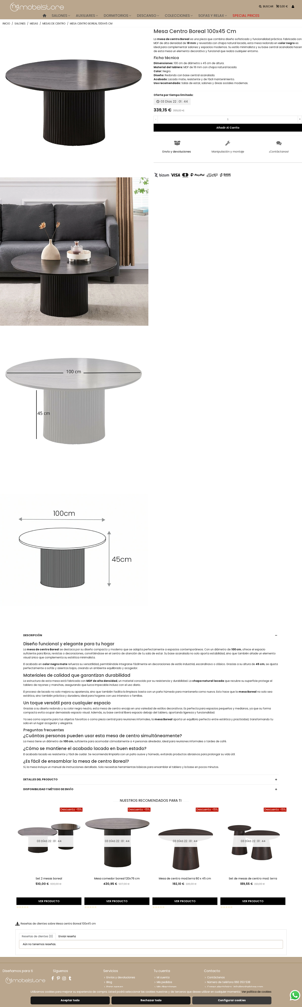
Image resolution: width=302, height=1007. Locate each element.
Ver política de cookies (256, 992)
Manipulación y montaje (227, 152)
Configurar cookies (232, 1000)
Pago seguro (114, 987)
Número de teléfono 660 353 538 (228, 982)
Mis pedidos (164, 982)
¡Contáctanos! (279, 152)
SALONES (59, 15)
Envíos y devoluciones (120, 977)
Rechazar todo (151, 1000)
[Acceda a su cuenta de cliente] (293, 6)
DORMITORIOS (116, 15)
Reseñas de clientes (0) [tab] (37, 936)
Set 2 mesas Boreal (49, 878)
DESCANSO (146, 15)
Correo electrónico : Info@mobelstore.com (235, 987)
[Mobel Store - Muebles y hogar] (36, 6)
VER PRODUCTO (49, 901)
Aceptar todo (70, 1000)
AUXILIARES (85, 15)
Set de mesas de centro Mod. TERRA (253, 878)
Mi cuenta (163, 977)
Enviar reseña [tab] (67, 936)
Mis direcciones (167, 987)
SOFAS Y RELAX (211, 15)
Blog (109, 982)
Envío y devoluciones (176, 152)
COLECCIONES (177, 15)
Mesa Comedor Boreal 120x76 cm (117, 878)
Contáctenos (216, 977)
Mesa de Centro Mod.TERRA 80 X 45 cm (185, 878)
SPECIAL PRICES (246, 15)
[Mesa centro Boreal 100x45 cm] (74, 174)
